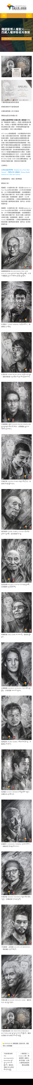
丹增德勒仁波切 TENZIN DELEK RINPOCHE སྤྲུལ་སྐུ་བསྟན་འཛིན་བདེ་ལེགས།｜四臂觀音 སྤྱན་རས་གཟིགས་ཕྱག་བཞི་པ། (16, 427)
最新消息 (22, 1043)
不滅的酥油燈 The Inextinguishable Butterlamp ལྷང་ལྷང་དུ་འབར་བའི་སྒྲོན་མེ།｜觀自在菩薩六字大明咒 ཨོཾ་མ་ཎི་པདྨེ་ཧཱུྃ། (9, 1061)
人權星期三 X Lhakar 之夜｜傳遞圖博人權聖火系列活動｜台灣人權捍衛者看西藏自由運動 (24, 1059)
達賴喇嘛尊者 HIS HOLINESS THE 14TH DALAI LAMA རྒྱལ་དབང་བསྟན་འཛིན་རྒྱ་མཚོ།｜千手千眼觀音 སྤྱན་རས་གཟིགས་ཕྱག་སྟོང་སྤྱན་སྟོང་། (16, 274)
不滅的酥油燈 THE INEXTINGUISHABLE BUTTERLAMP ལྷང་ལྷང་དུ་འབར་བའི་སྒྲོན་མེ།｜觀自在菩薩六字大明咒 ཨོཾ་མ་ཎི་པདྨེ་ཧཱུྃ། (16, 1033)
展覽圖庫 (15, 1043)
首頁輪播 (9, 1046)
